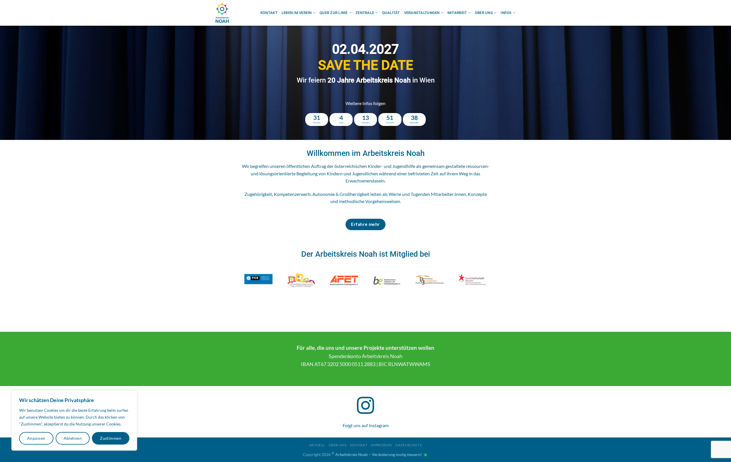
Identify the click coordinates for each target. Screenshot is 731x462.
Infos (506, 13)
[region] (74, 421)
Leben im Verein (297, 13)
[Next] (709, 82)
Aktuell (317, 445)
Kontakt (269, 13)
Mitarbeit (457, 13)
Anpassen (36, 438)
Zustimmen (110, 438)
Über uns (484, 13)
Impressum (381, 445)
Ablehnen (73, 438)
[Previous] (22, 82)
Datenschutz (408, 445)
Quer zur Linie (334, 13)
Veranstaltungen (422, 13)
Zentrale (365, 13)
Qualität (391, 13)
